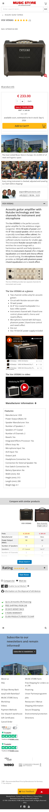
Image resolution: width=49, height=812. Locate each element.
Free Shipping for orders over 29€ (37, 684)
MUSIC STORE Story (9, 697)
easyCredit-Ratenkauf (10, 693)
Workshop (5, 701)
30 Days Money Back (10, 689)
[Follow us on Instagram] (24, 807)
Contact (18, 796)
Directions (29, 717)
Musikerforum (10, 796)
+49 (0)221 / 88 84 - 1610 (29, 195)
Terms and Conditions (32, 798)
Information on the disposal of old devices (22, 591)
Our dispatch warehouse (11, 713)
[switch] (15, 728)
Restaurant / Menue (33, 701)
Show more (24, 561)
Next (44, 56)
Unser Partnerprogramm (36, 693)
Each (29, 100)
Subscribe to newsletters (23, 651)
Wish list (22, 581)
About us (5, 679)
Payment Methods (9, 709)
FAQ (3, 683)
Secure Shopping (32, 709)
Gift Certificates (7, 717)
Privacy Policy (38, 796)
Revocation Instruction (17, 798)
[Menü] (16, 725)
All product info (7, 87)
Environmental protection (36, 713)
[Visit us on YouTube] (29, 807)
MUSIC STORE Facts (33, 679)
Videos (4, 705)
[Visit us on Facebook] (21, 807)
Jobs (27, 697)
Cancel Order (6, 722)
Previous (4, 56)
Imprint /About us (27, 796)
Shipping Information (34, 705)
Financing (29, 689)
